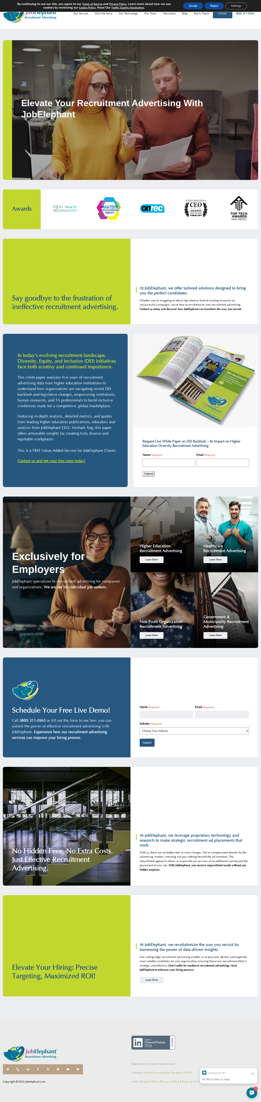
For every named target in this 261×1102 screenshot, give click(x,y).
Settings (236, 6)
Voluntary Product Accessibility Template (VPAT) (161, 1072)
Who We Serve (103, 13)
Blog (184, 13)
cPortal (222, 13)
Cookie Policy (150, 1081)
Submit (148, 473)
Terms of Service (192, 1081)
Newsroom (169, 13)
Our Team (150, 13)
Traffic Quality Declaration (127, 8)
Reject (214, 6)
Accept (193, 6)
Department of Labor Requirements (153, 1064)
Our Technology (128, 13)
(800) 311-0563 (245, 13)
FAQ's (135, 1081)
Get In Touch (201, 13)
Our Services (80, 13)
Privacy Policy (170, 1081)
